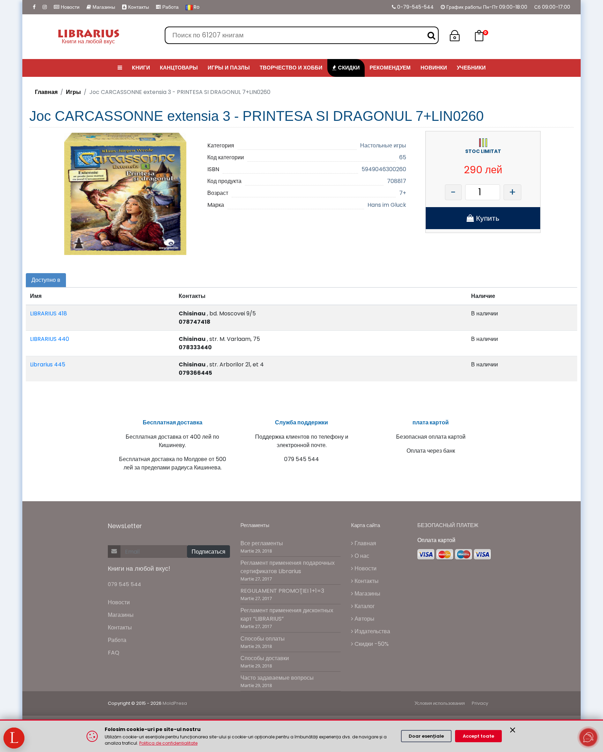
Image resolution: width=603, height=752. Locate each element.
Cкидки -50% (371, 644)
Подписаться (208, 552)
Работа (170, 6)
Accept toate (478, 736)
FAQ (113, 653)
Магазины (103, 6)
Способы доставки (264, 658)
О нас (361, 556)
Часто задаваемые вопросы (277, 678)
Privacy (480, 703)
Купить (486, 218)
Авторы (363, 619)
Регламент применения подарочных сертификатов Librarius (287, 567)
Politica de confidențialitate (168, 743)
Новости (69, 6)
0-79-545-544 (415, 6)
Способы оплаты (262, 639)
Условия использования (440, 703)
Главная (46, 92)
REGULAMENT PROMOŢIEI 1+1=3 (282, 591)
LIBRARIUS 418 (48, 313)
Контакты (138, 6)
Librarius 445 (47, 364)
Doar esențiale (426, 736)
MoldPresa (175, 703)
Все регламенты (261, 543)
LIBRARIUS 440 (49, 339)
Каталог (364, 606)
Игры (73, 92)
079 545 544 (124, 584)
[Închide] (512, 730)
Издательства (371, 631)
